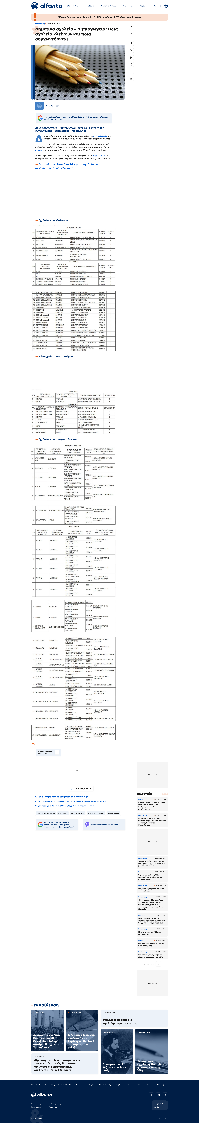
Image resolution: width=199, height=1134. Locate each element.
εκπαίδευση (46, 1005)
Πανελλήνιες (128, 6)
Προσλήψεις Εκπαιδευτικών (120, 1085)
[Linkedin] (131, 57)
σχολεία (38, 150)
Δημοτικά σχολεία (77, 813)
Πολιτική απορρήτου (57, 1104)
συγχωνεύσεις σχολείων (96, 813)
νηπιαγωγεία (62, 813)
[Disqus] (82, 864)
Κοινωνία (157, 6)
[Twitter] (131, 50)
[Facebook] (131, 43)
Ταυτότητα (53, 1107)
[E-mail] (131, 78)
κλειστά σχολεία (113, 813)
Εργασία (143, 6)
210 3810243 (158, 1107)
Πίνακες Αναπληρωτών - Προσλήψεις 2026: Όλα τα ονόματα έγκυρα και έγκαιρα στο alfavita (71, 801)
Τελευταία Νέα (72, 6)
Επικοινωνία (36, 1107)
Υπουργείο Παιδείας (108, 6)
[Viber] (131, 64)
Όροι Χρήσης (36, 1104)
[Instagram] (158, 1095)
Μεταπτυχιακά (162, 1085)
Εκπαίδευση (89, 6)
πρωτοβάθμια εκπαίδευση (46, 813)
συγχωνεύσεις (99, 155)
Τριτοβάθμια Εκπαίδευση (143, 1085)
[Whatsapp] (131, 71)
